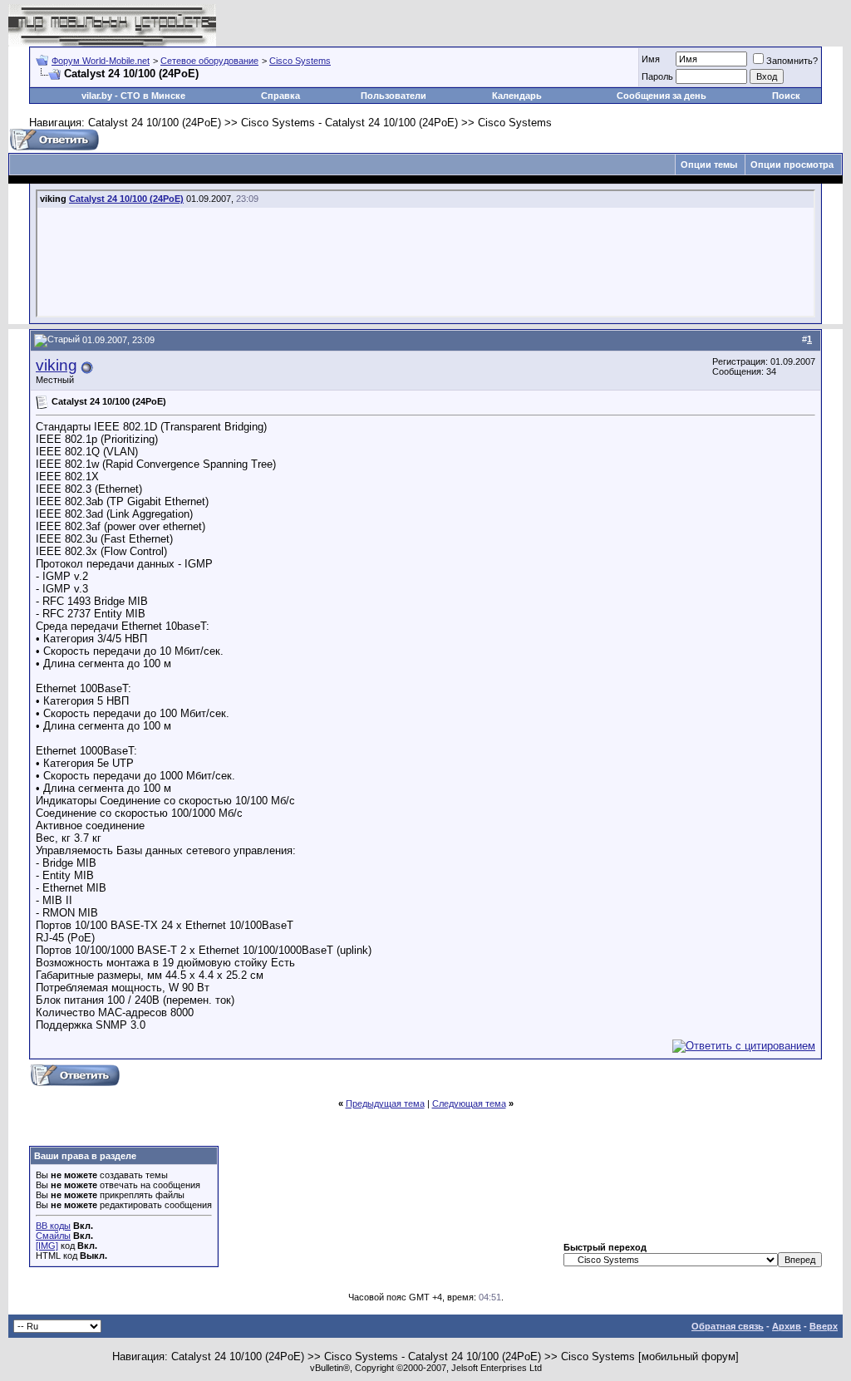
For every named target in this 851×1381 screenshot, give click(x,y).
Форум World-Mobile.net (101, 61)
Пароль (657, 76)
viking (56, 365)
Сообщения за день (661, 96)
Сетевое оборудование (209, 61)
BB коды (53, 1226)
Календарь (517, 96)
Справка (280, 96)
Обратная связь (727, 1326)
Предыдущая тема (385, 1103)
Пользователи (393, 96)
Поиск (786, 96)
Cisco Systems (300, 61)
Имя (651, 59)
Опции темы (709, 165)
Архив (786, 1326)
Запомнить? (792, 61)
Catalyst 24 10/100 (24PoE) (126, 199)
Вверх (823, 1326)
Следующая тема (469, 1103)
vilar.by (96, 96)
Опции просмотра (792, 165)
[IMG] (47, 1246)
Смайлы (53, 1236)
